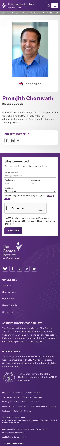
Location (6, 214)
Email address (9, 199)
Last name (35, 206)
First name (7, 206)
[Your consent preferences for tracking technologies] (14, 443)
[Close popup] (57, 185)
